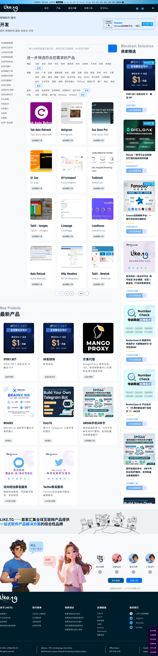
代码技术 (5, 103)
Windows (62, 94)
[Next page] (87, 294)
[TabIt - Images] (41, 210)
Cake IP (100, 613)
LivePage (66, 230)
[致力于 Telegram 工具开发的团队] (58, 403)
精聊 (56, 76)
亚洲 (50, 63)
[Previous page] (57, 294)
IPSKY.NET (10, 359)
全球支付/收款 (7, 89)
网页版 (45, 94)
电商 (37, 76)
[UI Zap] (41, 162)
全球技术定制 (7, 75)
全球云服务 (6, 84)
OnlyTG (47, 423)
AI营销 (4, 117)
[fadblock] (102, 162)
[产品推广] (67, 566)
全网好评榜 (36, 625)
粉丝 (106, 81)
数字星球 (100, 620)
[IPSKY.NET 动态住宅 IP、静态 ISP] (19, 339)
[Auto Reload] (41, 258)
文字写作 (45, 81)
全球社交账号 (7, 47)
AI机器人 (5, 108)
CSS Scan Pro (100, 134)
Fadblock (97, 178)
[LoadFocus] (102, 210)
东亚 (56, 63)
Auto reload (37, 274)
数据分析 (91, 81)
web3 (86, 76)
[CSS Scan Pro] (102, 114)
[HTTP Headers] (72, 258)
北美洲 (85, 63)
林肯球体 (49, 359)
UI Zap (34, 182)
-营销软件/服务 (12, 30)
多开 (105, 72)
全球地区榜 (36, 621)
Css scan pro (100, 130)
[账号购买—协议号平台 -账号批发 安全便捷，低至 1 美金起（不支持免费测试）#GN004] (139, 257)
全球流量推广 (7, 80)
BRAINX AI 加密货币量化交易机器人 (19, 429)
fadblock (97, 182)
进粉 (73, 72)
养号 (99, 72)
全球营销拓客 (7, 56)
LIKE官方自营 (7, 52)
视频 (60, 81)
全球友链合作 (7, 94)
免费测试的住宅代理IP (73, 621)
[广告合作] (150, 558)
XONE (99, 624)
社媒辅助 (106, 76)
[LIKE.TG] (11, 8)
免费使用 (56, 90)
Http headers (69, 274)
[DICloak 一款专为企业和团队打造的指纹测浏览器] (139, 135)
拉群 (80, 72)
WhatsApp (140, 622)
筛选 (86, 72)
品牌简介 (3, 613)
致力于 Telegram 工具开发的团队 (58, 429)
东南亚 (108, 63)
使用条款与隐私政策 (8, 625)
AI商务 (4, 113)
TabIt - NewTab (101, 278)
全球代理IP (6, 66)
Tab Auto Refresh (41, 134)
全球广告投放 (7, 122)
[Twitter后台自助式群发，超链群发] (58, 466)
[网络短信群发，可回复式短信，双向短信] (19, 466)
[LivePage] (72, 210)
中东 (78, 63)
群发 (92, 72)
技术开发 (71, 76)
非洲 (101, 63)
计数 (112, 72)
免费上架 (134, 580)
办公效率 (5, 99)
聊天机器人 (70, 81)
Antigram (66, 130)
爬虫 (63, 76)
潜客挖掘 (58, 72)
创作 (37, 81)
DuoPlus (100, 627)
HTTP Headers (70, 278)
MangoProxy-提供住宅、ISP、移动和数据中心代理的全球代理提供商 (97, 367)
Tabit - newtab (100, 274)
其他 (112, 81)
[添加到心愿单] (49, 140)
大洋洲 (93, 63)
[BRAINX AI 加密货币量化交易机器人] (19, 403)
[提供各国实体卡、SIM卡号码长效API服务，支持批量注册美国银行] (98, 403)
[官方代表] (133, 558)
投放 (67, 72)
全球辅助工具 (7, 70)
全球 (44, 63)
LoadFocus (98, 230)
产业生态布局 (5, 617)
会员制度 (3, 621)
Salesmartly (102, 631)
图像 (54, 81)
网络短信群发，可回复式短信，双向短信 (18, 493)
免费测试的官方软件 (72, 613)
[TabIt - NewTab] (102, 258)
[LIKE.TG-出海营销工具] (79, 598)
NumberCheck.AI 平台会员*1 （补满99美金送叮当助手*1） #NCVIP (138, 408)
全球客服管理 (7, 42)
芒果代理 (89, 359)
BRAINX (8, 423)
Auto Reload (38, 278)
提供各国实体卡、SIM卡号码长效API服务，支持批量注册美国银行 (97, 431)
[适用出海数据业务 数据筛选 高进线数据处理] (139, 321)
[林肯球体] (58, 339)
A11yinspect (68, 178)
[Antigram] (72, 114)
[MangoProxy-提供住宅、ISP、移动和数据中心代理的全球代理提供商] (98, 339)
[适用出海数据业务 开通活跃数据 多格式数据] (139, 385)
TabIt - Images (39, 230)
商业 (80, 76)
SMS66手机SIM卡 (94, 423)
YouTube (139, 627)
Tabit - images (39, 226)
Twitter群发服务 (53, 487)
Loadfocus (98, 226)
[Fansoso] (79, 2)
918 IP (99, 617)
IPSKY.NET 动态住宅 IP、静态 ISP (18, 365)
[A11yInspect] (72, 162)
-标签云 (24, 30)
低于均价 (77, 90)
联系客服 (116, 580)
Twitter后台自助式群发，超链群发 (57, 493)
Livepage (66, 226)
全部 (37, 63)
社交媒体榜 (36, 617)
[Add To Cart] (136, 110)
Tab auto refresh (40, 130)
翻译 (50, 76)
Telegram (139, 618)
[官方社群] (21, 565)
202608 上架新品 (39, 613)
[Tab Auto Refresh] (41, 114)
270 (81, 293)
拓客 (50, 72)
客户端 (53, 94)
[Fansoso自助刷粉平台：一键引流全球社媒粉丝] (139, 196)
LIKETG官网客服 (142, 613)
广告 (44, 72)
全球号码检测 (7, 61)
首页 (46, 8)
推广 (100, 81)
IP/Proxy (81, 81)
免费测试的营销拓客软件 (74, 617)
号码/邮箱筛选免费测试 (74, 625)
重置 (39, 68)
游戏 (44, 76)
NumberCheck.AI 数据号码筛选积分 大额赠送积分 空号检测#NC (139, 344)
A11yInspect (68, 182)
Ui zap (34, 178)
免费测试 (45, 90)
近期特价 (66, 90)
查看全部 (100, 635)
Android (73, 94)
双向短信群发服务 (15, 487)
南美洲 (70, 63)
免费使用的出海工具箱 (73, 629)
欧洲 (63, 63)
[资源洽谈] (117, 558)
